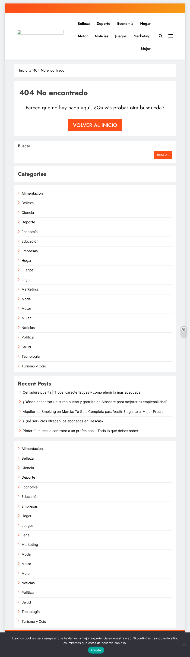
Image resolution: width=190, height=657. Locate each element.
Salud (26, 347)
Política (28, 337)
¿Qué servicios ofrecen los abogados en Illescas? (63, 421)
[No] (184, 644)
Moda (26, 299)
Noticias (101, 36)
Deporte (103, 23)
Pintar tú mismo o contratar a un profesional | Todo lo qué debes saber (80, 431)
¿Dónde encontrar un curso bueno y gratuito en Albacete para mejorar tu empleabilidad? (95, 402)
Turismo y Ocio (34, 366)
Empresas (30, 251)
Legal (26, 280)
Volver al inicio (95, 125)
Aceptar (96, 650)
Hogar (145, 23)
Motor (83, 36)
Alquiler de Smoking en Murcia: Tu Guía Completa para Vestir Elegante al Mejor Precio (93, 412)
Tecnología (31, 356)
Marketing (142, 36)
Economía (125, 23)
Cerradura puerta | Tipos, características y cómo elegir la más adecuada (81, 392)
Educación (30, 241)
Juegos (121, 36)
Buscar (24, 146)
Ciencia (28, 213)
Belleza (84, 23)
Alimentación (32, 193)
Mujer (146, 48)
